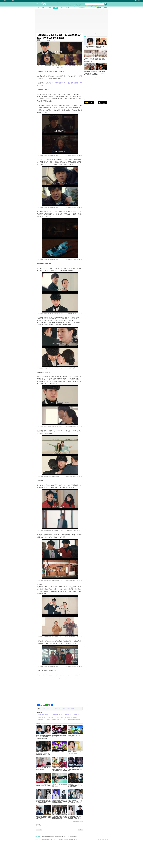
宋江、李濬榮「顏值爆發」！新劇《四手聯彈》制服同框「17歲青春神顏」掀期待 (43, 817)
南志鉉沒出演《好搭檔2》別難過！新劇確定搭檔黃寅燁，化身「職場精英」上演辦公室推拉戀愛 (75, 817)
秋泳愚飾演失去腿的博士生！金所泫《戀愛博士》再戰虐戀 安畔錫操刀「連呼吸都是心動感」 (43, 801)
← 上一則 (39, 829)
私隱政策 (66, 839)
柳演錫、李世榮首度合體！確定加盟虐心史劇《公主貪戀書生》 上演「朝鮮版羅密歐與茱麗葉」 (43, 737)
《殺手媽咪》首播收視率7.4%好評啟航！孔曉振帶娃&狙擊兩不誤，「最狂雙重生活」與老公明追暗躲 (59, 769)
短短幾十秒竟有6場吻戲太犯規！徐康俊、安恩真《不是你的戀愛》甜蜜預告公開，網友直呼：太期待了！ (43, 753)
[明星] (50, 8)
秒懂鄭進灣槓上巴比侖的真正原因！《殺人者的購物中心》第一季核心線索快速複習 (75, 785)
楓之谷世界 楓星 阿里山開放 (58, 751)
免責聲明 (61, 839)
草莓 (54, 40)
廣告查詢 (71, 839)
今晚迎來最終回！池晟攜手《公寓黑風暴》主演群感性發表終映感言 (43, 784)
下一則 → (80, 829)
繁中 (136, 0)
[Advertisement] (59, 690)
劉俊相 (72, 708)
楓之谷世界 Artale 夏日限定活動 (59, 735)
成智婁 (56, 708)
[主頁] (38, 8)
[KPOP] (44, 8)
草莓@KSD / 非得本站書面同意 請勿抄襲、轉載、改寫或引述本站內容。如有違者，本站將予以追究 (58, 675)
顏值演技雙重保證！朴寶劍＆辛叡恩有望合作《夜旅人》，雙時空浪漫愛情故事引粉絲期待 (59, 801)
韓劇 (38, 40)
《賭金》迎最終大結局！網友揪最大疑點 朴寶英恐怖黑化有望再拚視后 (75, 769)
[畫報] (68, 8)
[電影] (62, 8)
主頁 (36, 836)
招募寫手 (76, 839)
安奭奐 (64, 708)
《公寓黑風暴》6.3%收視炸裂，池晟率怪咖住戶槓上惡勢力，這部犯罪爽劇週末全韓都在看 (59, 817)
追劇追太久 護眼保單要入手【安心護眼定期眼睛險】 (43, 768)
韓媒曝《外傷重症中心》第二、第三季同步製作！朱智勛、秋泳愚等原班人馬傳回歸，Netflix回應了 (75, 801)
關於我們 (56, 839)
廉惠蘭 (60, 708)
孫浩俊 (68, 708)
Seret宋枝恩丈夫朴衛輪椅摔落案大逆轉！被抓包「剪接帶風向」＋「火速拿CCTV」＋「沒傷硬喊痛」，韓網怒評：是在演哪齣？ (94, 73)
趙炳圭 (52, 708)
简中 (139, 0)
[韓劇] (56, 8)
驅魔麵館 (43, 708)
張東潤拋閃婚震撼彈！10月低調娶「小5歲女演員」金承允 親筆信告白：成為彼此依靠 (94, 47)
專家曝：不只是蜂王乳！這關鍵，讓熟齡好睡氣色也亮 (75, 752)
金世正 (48, 708)
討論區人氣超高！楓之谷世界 (74, 735)
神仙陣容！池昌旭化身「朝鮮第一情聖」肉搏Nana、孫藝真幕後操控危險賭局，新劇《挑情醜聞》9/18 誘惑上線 (94, 60)
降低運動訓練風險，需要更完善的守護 (59, 784)
